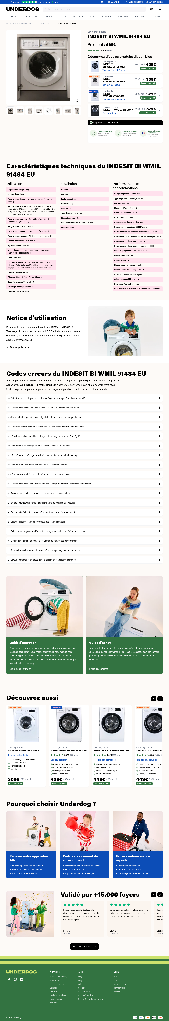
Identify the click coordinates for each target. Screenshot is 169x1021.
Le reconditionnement (59, 984)
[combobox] (94, 9)
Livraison (53, 991)
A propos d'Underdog (58, 976)
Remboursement (120, 991)
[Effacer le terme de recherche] (141, 11)
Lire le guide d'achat (98, 668)
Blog (80, 980)
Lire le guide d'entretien (20, 668)
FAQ (80, 976)
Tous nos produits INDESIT (25, 23)
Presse (52, 1006)
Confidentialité (119, 988)
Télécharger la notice (19, 347)
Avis (79, 984)
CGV (115, 976)
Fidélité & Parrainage (58, 995)
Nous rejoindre (56, 999)
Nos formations (56, 1002)
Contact (81, 988)
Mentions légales (120, 984)
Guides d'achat (84, 991)
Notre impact (55, 980)
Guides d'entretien (85, 995)
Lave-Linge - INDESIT (46, 23)
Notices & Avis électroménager (90, 999)
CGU (116, 980)
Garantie (53, 988)
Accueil (8, 23)
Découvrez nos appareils (84, 946)
